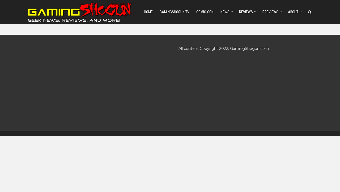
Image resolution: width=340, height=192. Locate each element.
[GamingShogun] (80, 11)
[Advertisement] (95, 82)
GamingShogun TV (174, 12)
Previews (270, 12)
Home (148, 12)
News (225, 12)
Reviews (246, 12)
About (293, 12)
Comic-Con (205, 12)
